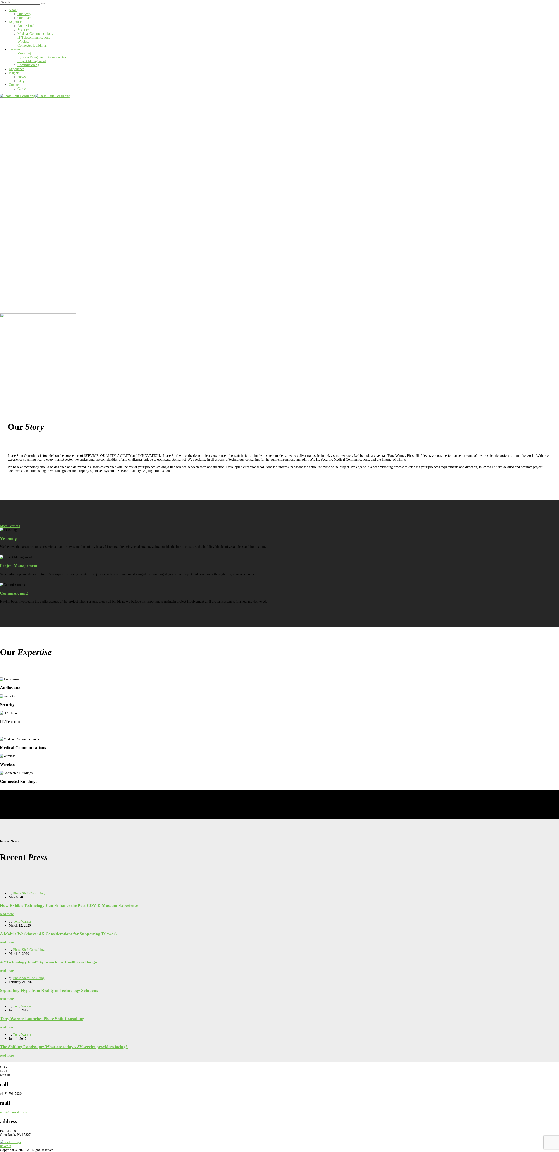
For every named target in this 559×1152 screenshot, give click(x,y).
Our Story (24, 14)
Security (23, 29)
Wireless (23, 41)
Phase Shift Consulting (29, 893)
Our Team (24, 18)
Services (14, 49)
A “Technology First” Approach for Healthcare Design (48, 962)
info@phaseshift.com (14, 1112)
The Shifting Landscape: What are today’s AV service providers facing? (64, 1047)
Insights (14, 73)
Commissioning (28, 65)
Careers (22, 88)
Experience (16, 69)
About (13, 10)
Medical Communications (35, 33)
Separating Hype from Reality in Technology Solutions (49, 990)
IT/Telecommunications (33, 37)
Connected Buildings (32, 45)
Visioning (24, 53)
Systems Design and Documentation (42, 57)
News (21, 77)
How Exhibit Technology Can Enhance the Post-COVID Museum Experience (69, 905)
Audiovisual (25, 26)
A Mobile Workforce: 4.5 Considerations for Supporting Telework (59, 934)
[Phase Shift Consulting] (17, 96)
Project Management (31, 61)
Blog (20, 81)
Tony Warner (22, 921)
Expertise (15, 22)
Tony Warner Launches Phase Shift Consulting (42, 1018)
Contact (14, 84)
